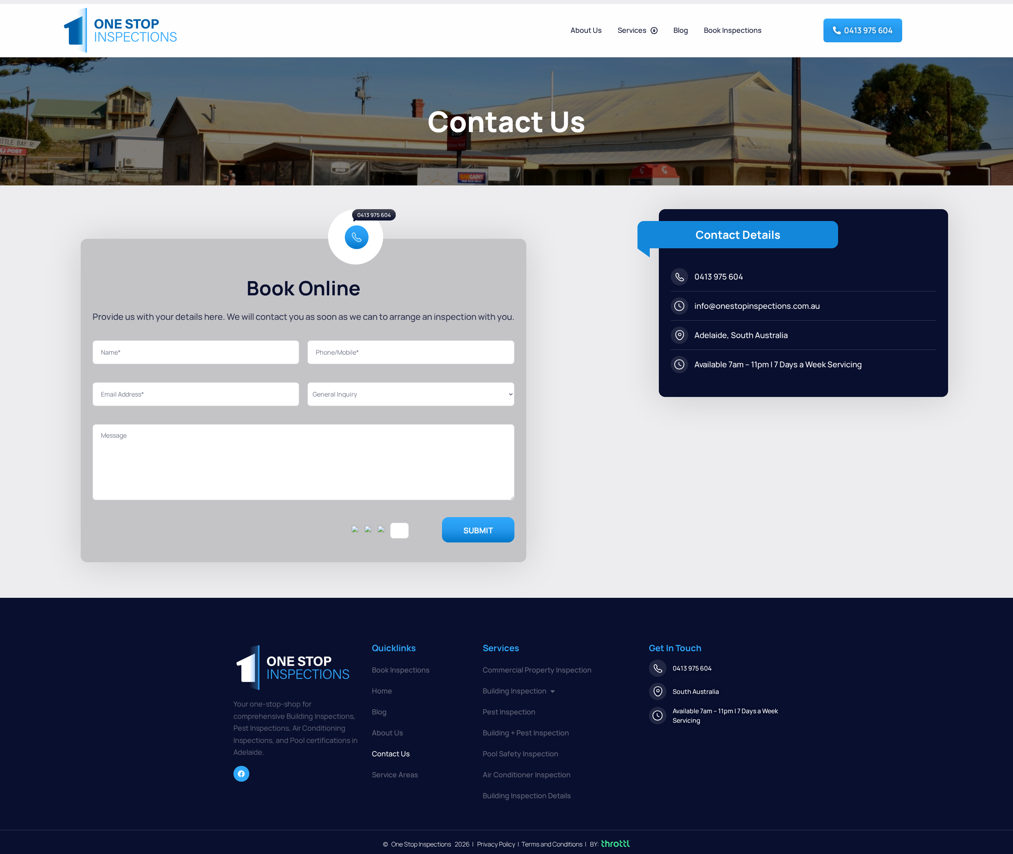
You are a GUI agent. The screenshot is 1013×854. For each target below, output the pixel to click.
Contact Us (391, 753)
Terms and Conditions (551, 844)
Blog (680, 30)
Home (382, 690)
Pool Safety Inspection (520, 753)
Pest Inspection (509, 711)
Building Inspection (514, 690)
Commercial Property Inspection (537, 670)
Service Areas (395, 774)
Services (632, 30)
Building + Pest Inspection (526, 732)
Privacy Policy (496, 844)
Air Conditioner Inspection (527, 774)
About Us (586, 30)
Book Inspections (733, 30)
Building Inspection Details (527, 795)
